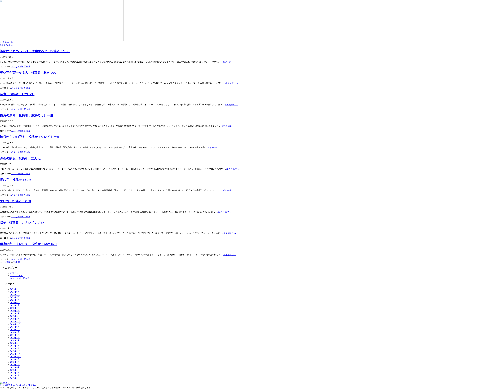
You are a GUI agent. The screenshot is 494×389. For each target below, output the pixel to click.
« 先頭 (7, 262)
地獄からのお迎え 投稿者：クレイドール (30, 136)
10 (17, 262)
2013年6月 (15, 367)
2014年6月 (15, 335)
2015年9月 (15, 303)
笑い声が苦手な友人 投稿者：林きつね (28, 72)
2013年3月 (15, 375)
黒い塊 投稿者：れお (15, 201)
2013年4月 (15, 373)
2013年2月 (15, 378)
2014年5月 (15, 338)
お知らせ (14, 273)
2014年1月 (15, 348)
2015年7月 (15, 305)
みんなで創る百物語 (20, 66)
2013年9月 (15, 359)
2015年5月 (15, 311)
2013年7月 (15, 365)
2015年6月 (15, 308)
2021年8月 (15, 294)
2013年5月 (15, 370)
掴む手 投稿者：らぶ (15, 179)
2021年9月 (15, 292)
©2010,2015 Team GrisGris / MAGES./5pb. (18, 385)
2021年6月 (15, 300)
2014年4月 (15, 340)
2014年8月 (15, 329)
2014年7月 (15, 332)
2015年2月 (15, 319)
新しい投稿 (6, 45)
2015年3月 (15, 316)
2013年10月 (15, 356)
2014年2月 (15, 346)
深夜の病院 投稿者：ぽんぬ (20, 158)
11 (19, 262)
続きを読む (229, 62)
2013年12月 (15, 351)
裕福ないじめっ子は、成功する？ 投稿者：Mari (35, 51)
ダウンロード (16, 276)
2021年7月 (15, 297)
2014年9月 (15, 327)
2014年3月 (15, 343)
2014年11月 (15, 321)
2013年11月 (15, 354)
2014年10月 (15, 324)
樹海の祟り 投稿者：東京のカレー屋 (26, 115)
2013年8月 (15, 362)
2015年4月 (15, 313)
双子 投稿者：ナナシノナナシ (22, 222)
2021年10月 (15, 289)
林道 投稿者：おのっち (17, 94)
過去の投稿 (6, 42)
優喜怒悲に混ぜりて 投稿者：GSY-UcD (28, 244)
